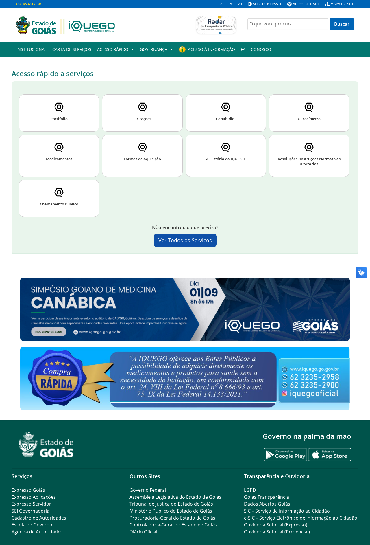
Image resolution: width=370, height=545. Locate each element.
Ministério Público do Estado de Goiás (171, 511)
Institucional (31, 49)
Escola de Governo (32, 525)
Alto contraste (267, 3)
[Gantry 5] (46, 444)
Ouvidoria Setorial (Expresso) (275, 525)
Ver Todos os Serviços (185, 240)
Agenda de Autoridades (37, 532)
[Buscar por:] (287, 24)
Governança (153, 49)
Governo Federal (148, 490)
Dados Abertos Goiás (267, 504)
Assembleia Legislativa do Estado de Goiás (175, 497)
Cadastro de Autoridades (39, 518)
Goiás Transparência (266, 497)
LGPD (250, 490)
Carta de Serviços (71, 49)
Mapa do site (342, 3)
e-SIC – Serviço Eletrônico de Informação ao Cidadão (300, 518)
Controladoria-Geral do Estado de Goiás (173, 525)
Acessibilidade (306, 3)
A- (222, 3)
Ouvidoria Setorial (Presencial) (277, 532)
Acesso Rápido (112, 49)
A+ (240, 3)
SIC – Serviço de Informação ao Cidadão (287, 511)
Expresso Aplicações (34, 497)
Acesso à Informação (211, 49)
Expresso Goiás (28, 490)
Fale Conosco (256, 49)
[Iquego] (65, 24)
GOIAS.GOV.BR (28, 3)
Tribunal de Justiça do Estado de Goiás (171, 504)
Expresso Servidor (31, 504)
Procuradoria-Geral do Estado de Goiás (172, 518)
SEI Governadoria (30, 511)
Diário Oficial (143, 532)
